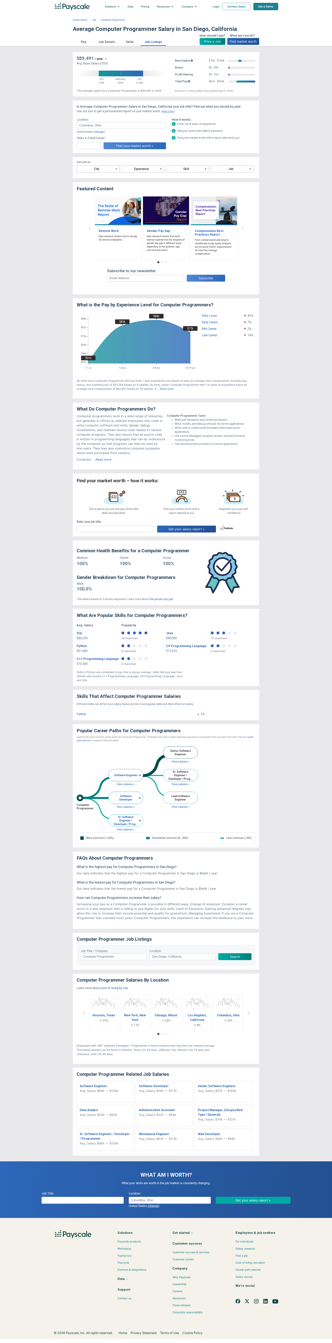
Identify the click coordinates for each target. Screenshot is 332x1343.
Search (235, 957)
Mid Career (209, 329)
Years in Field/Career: (91, 138)
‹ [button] (89, 227)
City (96, 169)
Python (82, 646)
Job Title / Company (94, 951)
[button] (84, 41)
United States (80, 20)
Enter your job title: (89, 522)
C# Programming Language (186, 646)
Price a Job (212, 41)
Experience (141, 169)
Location (155, 951)
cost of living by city (114, 988)
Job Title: (48, 1193)
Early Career (210, 322)
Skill (186, 169)
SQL (80, 633)
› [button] (242, 227)
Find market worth (243, 41)
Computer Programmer (113, 20)
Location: (83, 119)
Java (169, 633)
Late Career (209, 335)
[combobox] (121, 125)
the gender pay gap (161, 599)
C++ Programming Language (98, 659)
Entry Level (209, 315)
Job (94, 20)
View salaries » (126, 784)
